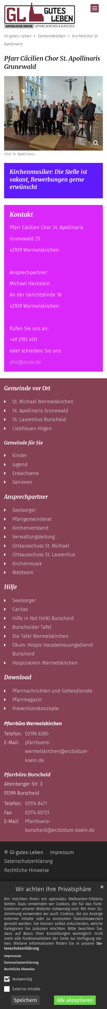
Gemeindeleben (52, 36)
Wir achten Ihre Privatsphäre (53, 889)
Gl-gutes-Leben (17, 36)
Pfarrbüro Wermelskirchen (33, 724)
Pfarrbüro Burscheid (27, 774)
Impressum (12, 956)
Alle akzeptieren (75, 1000)
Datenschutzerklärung (21, 962)
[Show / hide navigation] (95, 8)
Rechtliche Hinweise (19, 969)
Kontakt (21, 214)
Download (17, 677)
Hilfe (10, 587)
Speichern (25, 1000)
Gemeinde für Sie (23, 443)
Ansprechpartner (26, 497)
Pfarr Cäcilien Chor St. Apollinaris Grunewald (52, 63)
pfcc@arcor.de (25, 362)
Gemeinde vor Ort (27, 388)
